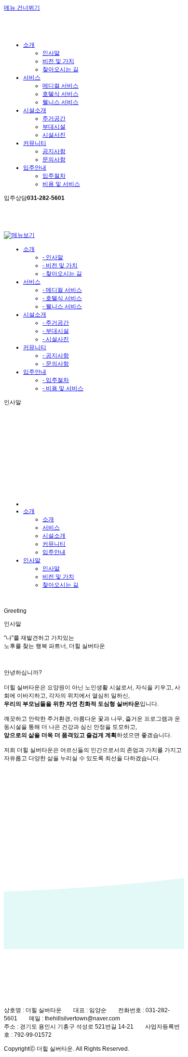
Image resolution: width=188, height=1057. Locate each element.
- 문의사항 (55, 363)
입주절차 (54, 175)
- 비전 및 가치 (60, 265)
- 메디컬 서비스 (62, 290)
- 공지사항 (55, 355)
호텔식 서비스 (60, 94)
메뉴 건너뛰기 (22, 7)
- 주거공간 (55, 322)
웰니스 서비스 (60, 102)
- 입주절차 (55, 380)
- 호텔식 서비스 (62, 298)
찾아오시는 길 (60, 69)
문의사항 (54, 159)
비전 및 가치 (58, 61)
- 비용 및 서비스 (62, 388)
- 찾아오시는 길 (62, 273)
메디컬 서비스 (60, 85)
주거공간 (54, 118)
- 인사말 (52, 257)
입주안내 (34, 372)
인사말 (51, 53)
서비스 (31, 281)
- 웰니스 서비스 (62, 306)
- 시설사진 (55, 339)
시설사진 (54, 135)
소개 (29, 249)
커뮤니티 (34, 347)
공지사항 (54, 151)
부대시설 (54, 126)
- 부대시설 (55, 331)
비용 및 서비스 (61, 184)
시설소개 (34, 314)
